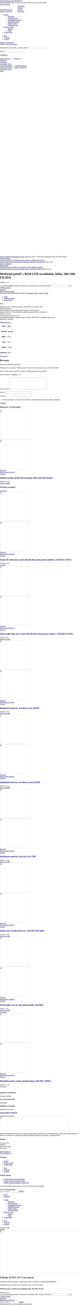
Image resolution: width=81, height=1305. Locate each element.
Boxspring (11, 16)
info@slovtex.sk (5, 1)
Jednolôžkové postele (14, 20)
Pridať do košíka (5, 288)
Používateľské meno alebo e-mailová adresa (14, 48)
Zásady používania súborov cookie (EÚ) (16, 1183)
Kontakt (6, 1171)
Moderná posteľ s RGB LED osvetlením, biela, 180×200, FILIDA (26, 478)
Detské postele (12, 23)
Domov (2, 257)
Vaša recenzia (5, 389)
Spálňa (7, 257)
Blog (5, 1168)
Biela (9, 326)
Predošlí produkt (5, 258)
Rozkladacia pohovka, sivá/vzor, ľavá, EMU (18, 856)
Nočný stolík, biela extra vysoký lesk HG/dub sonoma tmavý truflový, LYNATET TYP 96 (36, 634)
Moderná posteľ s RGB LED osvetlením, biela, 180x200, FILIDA (21, 269)
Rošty (10, 30)
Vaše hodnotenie (5, 374)
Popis (5, 296)
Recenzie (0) (8, 300)
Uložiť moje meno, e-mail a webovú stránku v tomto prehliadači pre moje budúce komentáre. (31, 400)
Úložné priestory (13, 25)
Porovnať (3, 290)
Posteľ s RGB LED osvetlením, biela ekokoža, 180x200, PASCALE (21, 262)
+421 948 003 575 (16, 1)
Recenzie (7, 1170)
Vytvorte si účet (12, 44)
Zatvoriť (2, 474)
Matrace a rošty (9, 1163)
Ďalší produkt (4, 265)
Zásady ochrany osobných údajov (14, 1181)
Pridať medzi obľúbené (7, 291)
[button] (5, 483)
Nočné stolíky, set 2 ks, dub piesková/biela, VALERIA (21, 1005)
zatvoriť (2, 1229)
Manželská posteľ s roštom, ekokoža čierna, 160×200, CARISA (25, 1081)
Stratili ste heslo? (5, 59)
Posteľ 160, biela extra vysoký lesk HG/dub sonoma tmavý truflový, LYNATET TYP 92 (35, 560)
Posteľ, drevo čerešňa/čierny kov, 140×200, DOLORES (22, 931)
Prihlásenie (4, 55)
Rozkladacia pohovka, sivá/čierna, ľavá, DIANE (19, 708)
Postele (11, 257)
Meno (2, 392)
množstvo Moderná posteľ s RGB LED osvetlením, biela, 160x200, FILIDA (26, 286)
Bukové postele (13, 18)
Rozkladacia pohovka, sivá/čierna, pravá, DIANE (20, 782)
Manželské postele (13, 22)
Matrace (10, 29)
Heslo (2, 51)
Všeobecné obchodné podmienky (14, 1179)
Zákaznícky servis (8, 1113)
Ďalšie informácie (9, 298)
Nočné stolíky (8, 1165)
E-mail (2, 396)
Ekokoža (10, 331)
